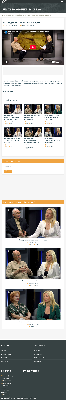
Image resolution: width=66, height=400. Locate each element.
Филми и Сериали (40, 358)
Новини (5, 345)
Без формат (20, 15)
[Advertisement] (33, 71)
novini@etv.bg (7, 383)
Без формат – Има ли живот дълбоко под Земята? (12, 140)
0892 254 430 (7, 380)
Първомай (4, 361)
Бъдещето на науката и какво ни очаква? (33, 240)
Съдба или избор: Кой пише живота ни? (33, 322)
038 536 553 (6, 386)
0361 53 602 (6, 394)
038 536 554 (6, 378)
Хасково (4, 350)
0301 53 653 (6, 390)
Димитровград (6, 354)
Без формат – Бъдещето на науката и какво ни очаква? (12, 117)
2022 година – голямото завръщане (39, 15)
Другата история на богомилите (33, 281)
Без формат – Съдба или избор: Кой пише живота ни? (52, 117)
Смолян (4, 358)
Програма (37, 361)
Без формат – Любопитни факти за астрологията (52, 140)
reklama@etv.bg (8, 376)
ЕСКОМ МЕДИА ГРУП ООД (27, 398)
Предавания (10, 15)
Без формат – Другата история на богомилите (32, 117)
